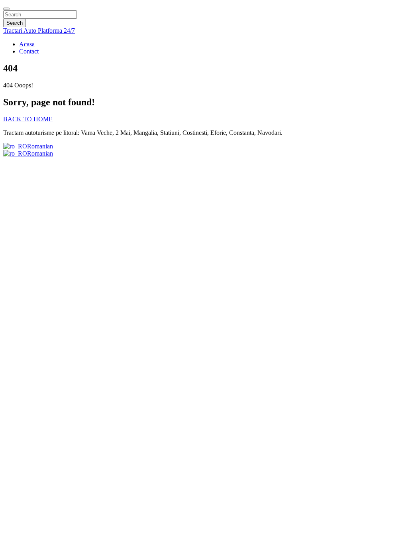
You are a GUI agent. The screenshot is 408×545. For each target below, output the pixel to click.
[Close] (6, 9)
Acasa (27, 44)
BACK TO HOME (28, 119)
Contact (29, 51)
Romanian (40, 146)
